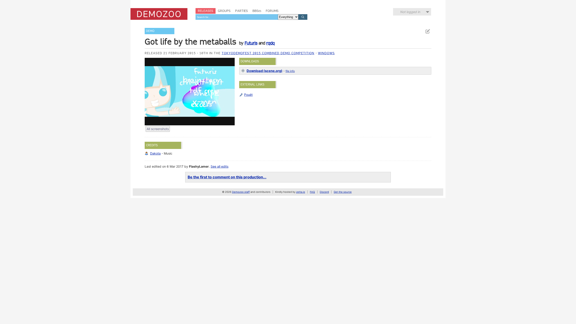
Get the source (343, 192)
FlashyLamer (199, 166)
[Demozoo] (158, 14)
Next (229, 91)
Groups (224, 11)
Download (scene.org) (264, 71)
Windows (326, 53)
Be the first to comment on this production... (227, 177)
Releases (205, 11)
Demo (150, 31)
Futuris (251, 43)
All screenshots (158, 129)
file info (290, 71)
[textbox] (237, 17)
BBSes (256, 11)
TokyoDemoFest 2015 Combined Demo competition (268, 53)
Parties (241, 11)
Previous (150, 91)
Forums (272, 11)
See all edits (219, 166)
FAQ (312, 192)
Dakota (155, 153)
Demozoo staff (241, 192)
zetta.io (300, 192)
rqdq (270, 43)
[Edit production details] (427, 31)
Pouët (248, 95)
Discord (324, 192)
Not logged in (410, 12)
